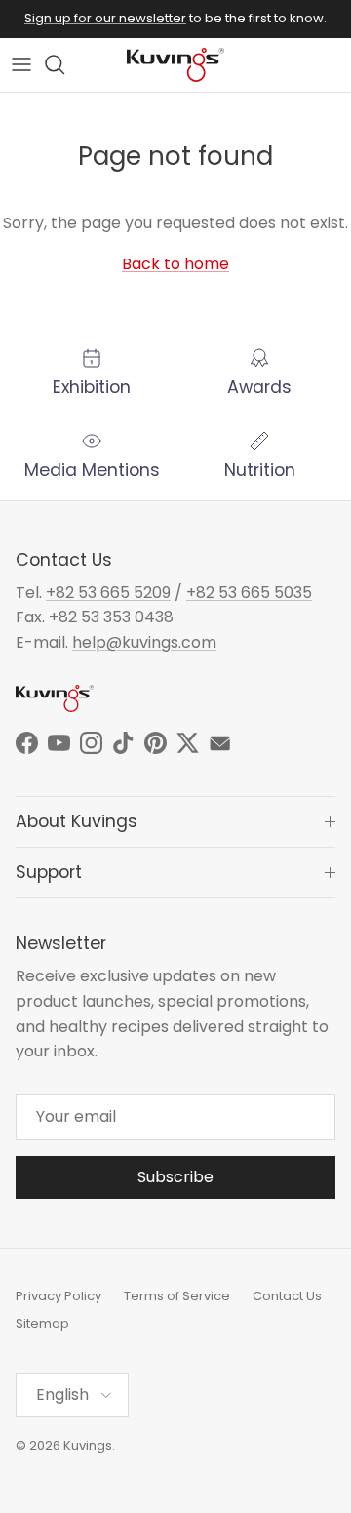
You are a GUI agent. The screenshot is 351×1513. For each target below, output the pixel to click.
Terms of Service (177, 1296)
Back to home (175, 264)
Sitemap (42, 1323)
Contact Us (287, 1296)
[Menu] (21, 64)
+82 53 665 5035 (249, 592)
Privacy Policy (58, 1296)
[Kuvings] (175, 65)
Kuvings (87, 1445)
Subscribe (175, 1177)
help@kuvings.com (144, 642)
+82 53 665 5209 (108, 592)
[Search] (64, 64)
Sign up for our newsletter (105, 18)
